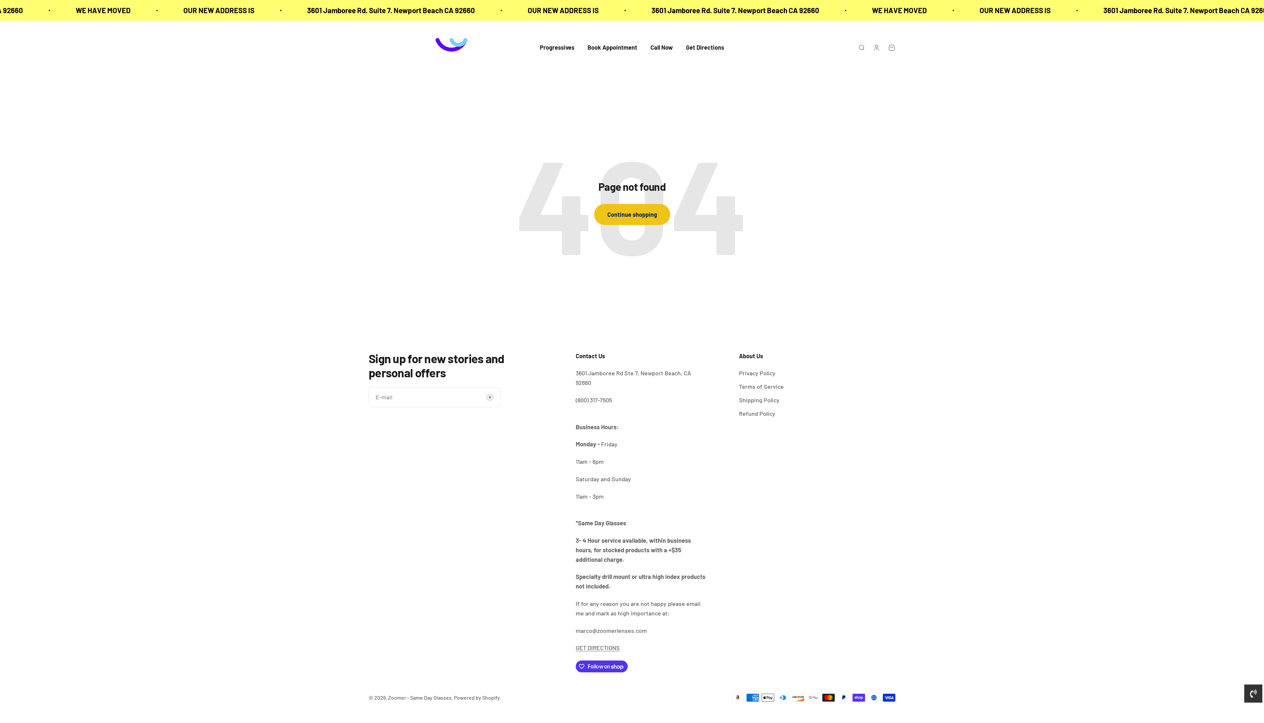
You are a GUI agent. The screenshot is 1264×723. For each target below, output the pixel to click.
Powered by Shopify (477, 697)
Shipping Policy (759, 400)
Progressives (557, 47)
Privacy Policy (757, 373)
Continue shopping (632, 214)
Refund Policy (757, 413)
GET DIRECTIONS (598, 647)
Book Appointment (612, 47)
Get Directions (705, 47)
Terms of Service (761, 386)
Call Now (661, 47)
